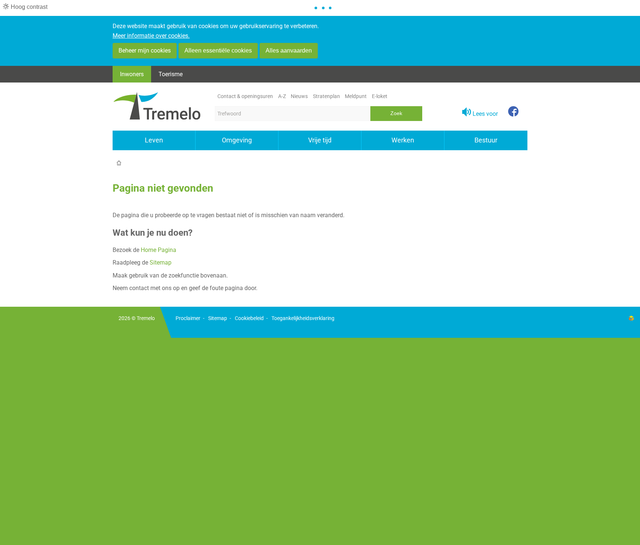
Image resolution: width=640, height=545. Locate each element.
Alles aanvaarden (289, 50)
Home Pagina (158, 249)
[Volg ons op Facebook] (513, 112)
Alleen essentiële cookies (218, 50)
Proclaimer (188, 318)
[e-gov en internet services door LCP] (631, 318)
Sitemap (160, 262)
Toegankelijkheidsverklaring (302, 318)
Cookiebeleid (249, 318)
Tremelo (146, 318)
